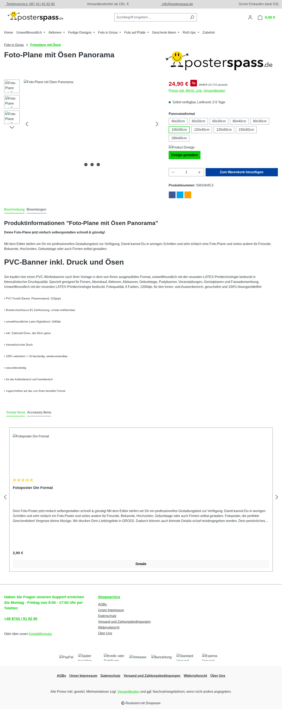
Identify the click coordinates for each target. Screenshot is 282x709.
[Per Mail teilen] (188, 195)
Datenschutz (107, 616)
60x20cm (198, 121)
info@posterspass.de (176, 4)
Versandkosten (128, 691)
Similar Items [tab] (15, 412)
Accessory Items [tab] (39, 412)
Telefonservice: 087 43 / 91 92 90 (30, 4)
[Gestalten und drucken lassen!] (35, 16)
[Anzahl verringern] (173, 172)
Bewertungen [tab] (36, 209)
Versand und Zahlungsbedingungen (124, 621)
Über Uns (105, 633)
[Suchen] (192, 17)
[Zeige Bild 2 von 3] (92, 164)
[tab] (14, 209)
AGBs (102, 604)
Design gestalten (184, 155)
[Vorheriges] (27, 124)
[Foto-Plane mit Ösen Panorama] (92, 124)
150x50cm (246, 129)
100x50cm (179, 129)
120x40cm (201, 129)
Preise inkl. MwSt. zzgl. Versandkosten (197, 90)
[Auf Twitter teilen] (180, 195)
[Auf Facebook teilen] (172, 195)
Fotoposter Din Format (33, 488)
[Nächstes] (157, 124)
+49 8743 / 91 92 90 (20, 619)
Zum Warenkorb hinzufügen (241, 172)
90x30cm (260, 121)
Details (141, 564)
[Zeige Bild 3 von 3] (98, 164)
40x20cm (178, 121)
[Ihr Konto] (250, 17)
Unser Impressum (111, 610)
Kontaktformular (40, 634)
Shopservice (109, 597)
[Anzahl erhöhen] (199, 172)
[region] (82, 124)
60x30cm (219, 121)
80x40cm (239, 121)
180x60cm (179, 138)
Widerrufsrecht (108, 627)
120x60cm (224, 129)
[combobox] (150, 17)
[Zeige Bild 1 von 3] (86, 164)
